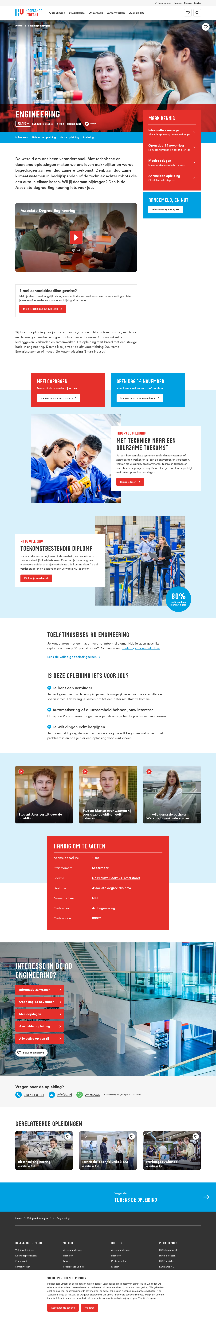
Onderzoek (96, 12)
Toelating (88, 137)
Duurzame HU (166, 1266)
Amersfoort (74, 124)
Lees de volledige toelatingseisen (72, 657)
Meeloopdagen (30, 1014)
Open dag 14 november (36, 1002)
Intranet (177, 3)
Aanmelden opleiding (34, 1026)
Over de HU (136, 12)
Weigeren (89, 1307)
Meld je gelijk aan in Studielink (40, 308)
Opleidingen (57, 12)
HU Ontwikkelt (167, 1261)
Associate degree (42, 124)
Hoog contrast (164, 3)
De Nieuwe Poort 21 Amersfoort (116, 878)
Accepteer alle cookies (63, 1307)
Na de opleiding (69, 137)
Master (67, 1261)
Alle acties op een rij (163, 209)
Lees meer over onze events (56, 398)
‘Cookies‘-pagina (147, 1298)
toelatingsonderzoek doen (141, 648)
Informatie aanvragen (34, 989)
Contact (188, 3)
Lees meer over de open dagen (138, 398)
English (197, 3)
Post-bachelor (118, 1261)
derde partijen (79, 1283)
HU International (168, 1250)
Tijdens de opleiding (44, 137)
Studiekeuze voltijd (73, 1266)
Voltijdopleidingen (39, 25)
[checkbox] (206, 27)
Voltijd (21, 123)
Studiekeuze (77, 12)
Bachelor (68, 1255)
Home (19, 25)
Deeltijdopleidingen (26, 1255)
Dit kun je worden (34, 578)
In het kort (21, 137)
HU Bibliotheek (167, 1255)
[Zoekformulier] (197, 12)
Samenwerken (116, 12)
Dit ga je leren (128, 481)
